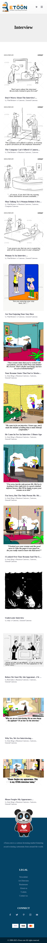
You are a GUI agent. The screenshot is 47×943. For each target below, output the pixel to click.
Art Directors (23, 881)
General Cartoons (31, 100)
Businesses (23, 884)
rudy (9, 620)
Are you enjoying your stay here (19, 314)
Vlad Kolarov (12, 100)
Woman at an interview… (16, 256)
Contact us (23, 896)
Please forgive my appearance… (19, 799)
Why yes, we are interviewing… (19, 738)
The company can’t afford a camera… (22, 150)
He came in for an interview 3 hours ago (23, 434)
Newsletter (23, 877)
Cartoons (21, 100)
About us (23, 888)
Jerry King (11, 376)
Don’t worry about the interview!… (21, 98)
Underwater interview (14, 618)
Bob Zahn (10, 680)
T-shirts (23, 892)
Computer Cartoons (11, 206)
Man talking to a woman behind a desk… (24, 202)
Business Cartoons (24, 152)
